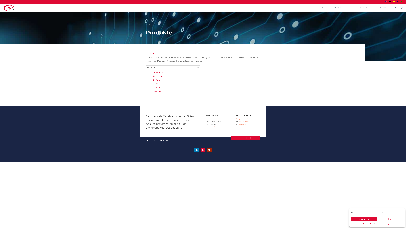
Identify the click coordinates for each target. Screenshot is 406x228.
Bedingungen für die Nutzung (157, 140)
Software (156, 87)
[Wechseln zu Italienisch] (402, 2)
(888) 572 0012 (243, 124)
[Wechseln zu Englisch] (386, 2)
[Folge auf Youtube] (209, 150)
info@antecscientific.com (244, 119)
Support (383, 8)
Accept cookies (364, 219)
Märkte (321, 8)
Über (394, 8)
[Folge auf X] (203, 150)
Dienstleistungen (367, 8)
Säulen (155, 84)
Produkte (350, 8)
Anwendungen (335, 8)
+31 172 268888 (244, 122)
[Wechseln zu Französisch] (398, 2)
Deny (390, 219)
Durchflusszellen (159, 76)
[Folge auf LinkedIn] (196, 150)
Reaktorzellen (158, 80)
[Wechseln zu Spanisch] (394, 2)
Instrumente (158, 72)
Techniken (157, 91)
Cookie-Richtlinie (368, 224)
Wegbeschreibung (211, 127)
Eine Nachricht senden (246, 138)
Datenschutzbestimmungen (382, 224)
